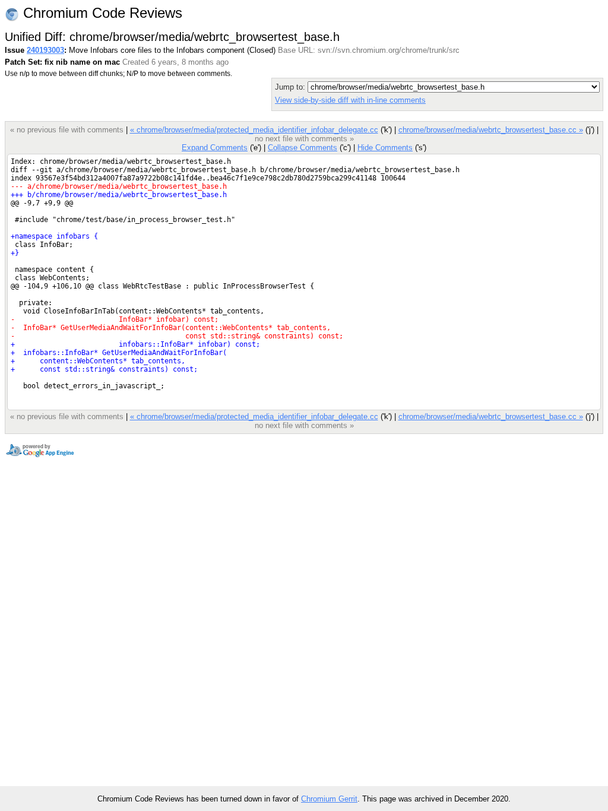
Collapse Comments (302, 147)
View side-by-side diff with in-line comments (350, 100)
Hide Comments (385, 147)
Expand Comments (215, 147)
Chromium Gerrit (329, 798)
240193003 (45, 50)
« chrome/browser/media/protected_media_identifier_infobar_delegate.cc (254, 129)
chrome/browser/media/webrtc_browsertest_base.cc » (490, 129)
